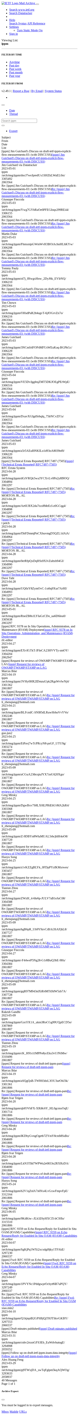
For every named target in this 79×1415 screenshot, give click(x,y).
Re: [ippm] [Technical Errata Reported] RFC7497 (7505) (38, 490)
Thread (13, 114)
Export (13, 131)
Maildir (14, 1411)
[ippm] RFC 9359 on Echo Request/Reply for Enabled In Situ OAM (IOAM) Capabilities (39, 1234)
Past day (14, 65)
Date (12, 110)
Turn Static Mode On (30, 30)
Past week (15, 69)
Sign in (13, 33)
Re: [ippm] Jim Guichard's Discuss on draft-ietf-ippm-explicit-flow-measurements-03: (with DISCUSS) (36, 192)
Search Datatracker (20, 13)
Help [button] (12, 20)
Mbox (5, 1411)
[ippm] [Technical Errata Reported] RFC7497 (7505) (38, 462)
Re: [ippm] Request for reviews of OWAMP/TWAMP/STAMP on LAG (38, 697)
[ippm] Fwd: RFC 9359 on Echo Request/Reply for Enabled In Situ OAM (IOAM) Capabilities (39, 1267)
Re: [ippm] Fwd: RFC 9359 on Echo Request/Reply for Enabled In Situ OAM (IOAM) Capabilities (39, 1301)
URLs (23, 1411)
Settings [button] (14, 26)
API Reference (36, 23)
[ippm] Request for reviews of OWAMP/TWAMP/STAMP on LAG (24, 666)
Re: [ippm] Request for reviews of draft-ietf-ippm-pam (36, 1092)
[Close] (3, 1399)
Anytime (14, 62)
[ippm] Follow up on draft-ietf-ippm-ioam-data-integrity (39, 1354)
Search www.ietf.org (21, 9)
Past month (16, 72)
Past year (14, 75)
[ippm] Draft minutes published (58, 1328)
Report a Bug (21, 91)
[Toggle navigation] (37, 4)
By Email (37, 91)
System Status (53, 91)
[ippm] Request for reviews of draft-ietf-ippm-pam (36, 1065)
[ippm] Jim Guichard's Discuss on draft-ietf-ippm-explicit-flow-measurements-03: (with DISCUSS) (33, 158)
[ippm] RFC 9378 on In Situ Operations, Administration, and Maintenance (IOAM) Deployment (37, 633)
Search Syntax (18, 23)
